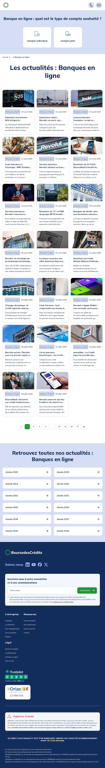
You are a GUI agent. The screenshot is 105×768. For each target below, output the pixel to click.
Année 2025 (63, 472)
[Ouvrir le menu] (99, 5)
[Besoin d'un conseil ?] (91, 5)
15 (65, 426)
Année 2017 (63, 519)
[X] (46, 565)
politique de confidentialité (63, 602)
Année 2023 (63, 484)
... (11, 57)
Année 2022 (12, 495)
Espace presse (29, 629)
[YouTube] (34, 565)
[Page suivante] (83, 426)
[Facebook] (40, 565)
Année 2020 (12, 507)
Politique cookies (11, 657)
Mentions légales (11, 649)
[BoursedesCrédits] (23, 552)
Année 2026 (12, 472)
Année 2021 (63, 495)
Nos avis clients (29, 621)
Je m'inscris (85, 590)
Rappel (8, 637)
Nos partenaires (30, 625)
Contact (26, 633)
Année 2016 (12, 531)
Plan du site (9, 661)
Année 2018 (12, 519)
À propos (8, 621)
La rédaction (10, 625)
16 (72, 426)
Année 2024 (12, 484)
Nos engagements (12, 629)
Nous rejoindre (10, 633)
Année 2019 (63, 507)
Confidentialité (10, 653)
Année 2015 (63, 531)
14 (59, 426)
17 (78, 426)
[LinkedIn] (27, 565)
